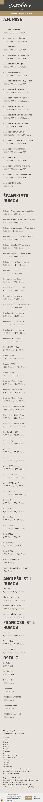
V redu (28, 797)
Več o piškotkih (37, 798)
